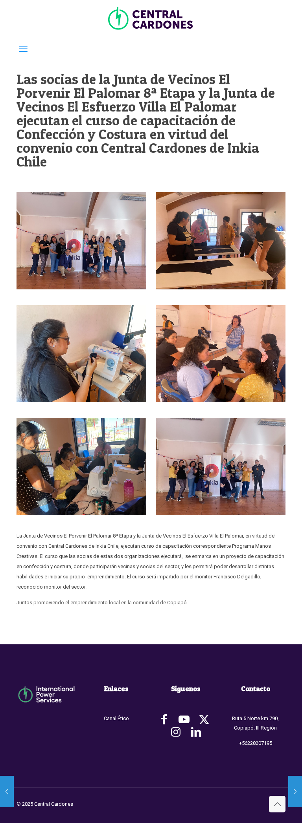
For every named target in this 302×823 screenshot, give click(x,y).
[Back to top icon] (277, 804)
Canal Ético (116, 718)
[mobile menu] (23, 49)
